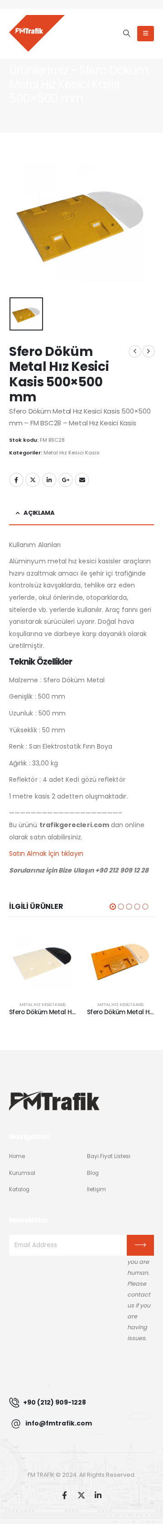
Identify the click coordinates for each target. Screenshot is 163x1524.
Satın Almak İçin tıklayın (46, 853)
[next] (148, 351)
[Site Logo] (37, 33)
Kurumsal (22, 1173)
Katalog (19, 1189)
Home (17, 1156)
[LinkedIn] (98, 1494)
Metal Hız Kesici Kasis (71, 452)
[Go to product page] (42, 961)
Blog (93, 1173)
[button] (126, 33)
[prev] (135, 351)
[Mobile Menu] (145, 33)
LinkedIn (49, 480)
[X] (81, 1494)
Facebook (16, 480)
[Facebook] (64, 1494)
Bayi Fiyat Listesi (108, 1156)
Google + (65, 480)
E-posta (82, 480)
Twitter (32, 480)
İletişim (96, 1189)
